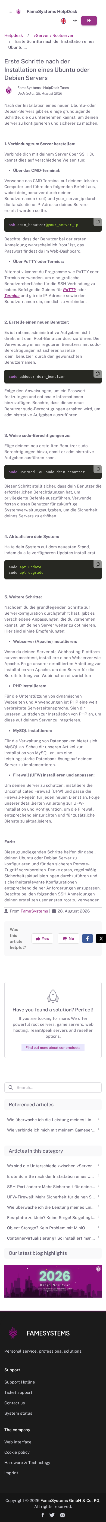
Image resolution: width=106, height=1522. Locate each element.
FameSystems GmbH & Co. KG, (70, 1500)
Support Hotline (19, 1382)
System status (18, 1413)
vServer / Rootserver (54, 35)
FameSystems (34, 911)
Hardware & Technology (27, 1462)
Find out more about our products (53, 1047)
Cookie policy (17, 1452)
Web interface (18, 1442)
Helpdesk (13, 35)
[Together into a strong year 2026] (53, 1277)
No (70, 938)
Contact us (14, 1403)
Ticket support (18, 1392)
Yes (44, 938)
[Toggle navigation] (10, 11)
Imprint (11, 1473)
